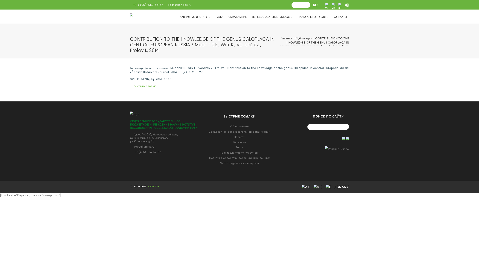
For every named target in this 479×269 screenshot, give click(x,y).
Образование (237, 17)
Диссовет (287, 17)
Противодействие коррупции (240, 152)
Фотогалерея (308, 17)
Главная (184, 17)
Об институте (201, 17)
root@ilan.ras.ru (179, 5)
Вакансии (239, 142)
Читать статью (145, 86)
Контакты (340, 17)
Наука (219, 17)
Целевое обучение (265, 17)
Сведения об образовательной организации (239, 132)
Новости (239, 137)
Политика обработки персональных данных (239, 158)
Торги (239, 147)
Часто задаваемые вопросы (239, 163)
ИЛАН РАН (153, 186)
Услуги (323, 17)
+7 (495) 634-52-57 (147, 152)
